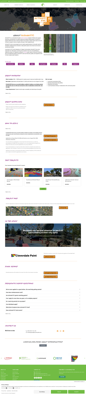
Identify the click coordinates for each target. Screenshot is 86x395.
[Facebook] (57, 331)
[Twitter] (37, 378)
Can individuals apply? (12, 304)
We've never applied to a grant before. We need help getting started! (23, 289)
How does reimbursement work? (14, 292)
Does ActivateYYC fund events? (14, 310)
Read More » (9, 184)
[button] (43, 189)
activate (25, 52)
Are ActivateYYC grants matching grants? (17, 295)
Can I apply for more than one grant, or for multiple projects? (21, 298)
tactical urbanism (24, 37)
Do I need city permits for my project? (15, 301)
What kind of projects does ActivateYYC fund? (18, 307)
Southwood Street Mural (33, 179)
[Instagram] (60, 331)
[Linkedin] (63, 331)
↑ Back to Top (7, 93)
